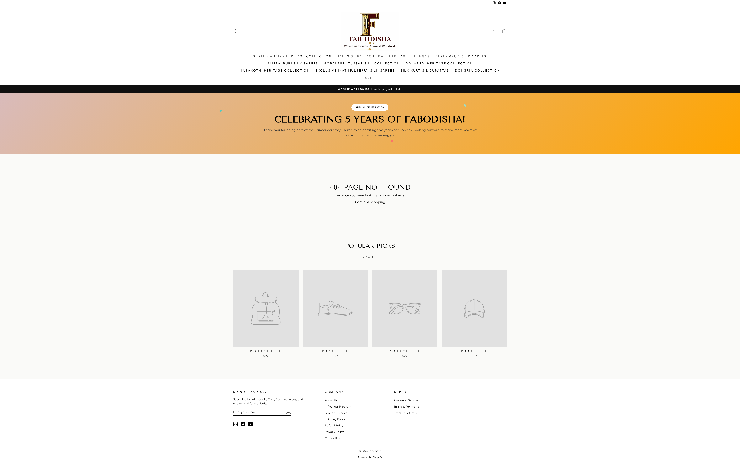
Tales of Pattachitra (360, 56)
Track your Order (405, 413)
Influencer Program (338, 406)
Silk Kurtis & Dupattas (425, 70)
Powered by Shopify (370, 457)
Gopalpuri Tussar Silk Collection (362, 63)
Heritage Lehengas (409, 56)
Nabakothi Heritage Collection (275, 70)
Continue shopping (370, 202)
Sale (370, 78)
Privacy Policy (334, 432)
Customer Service (406, 400)
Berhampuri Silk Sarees (461, 56)
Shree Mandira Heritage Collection (292, 56)
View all (370, 257)
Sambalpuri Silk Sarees (292, 63)
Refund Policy (334, 425)
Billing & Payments (406, 406)
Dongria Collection (477, 70)
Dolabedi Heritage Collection (439, 63)
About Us (331, 400)
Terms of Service (336, 413)
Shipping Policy (335, 419)
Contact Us (332, 438)
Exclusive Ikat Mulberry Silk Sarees (355, 70)
